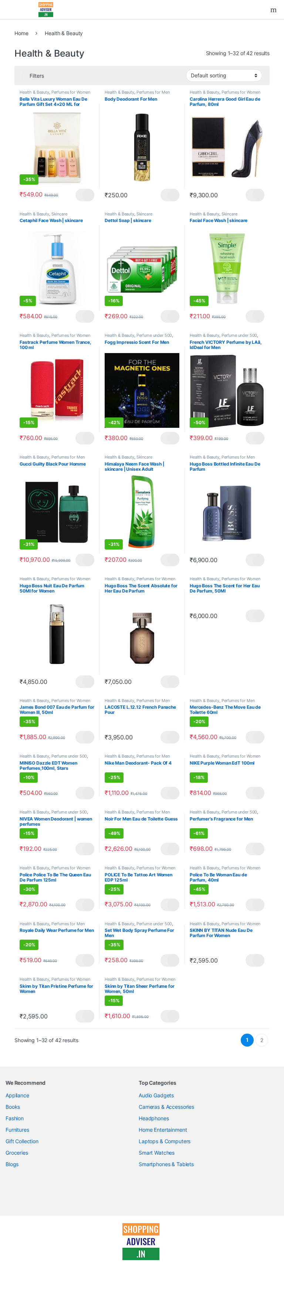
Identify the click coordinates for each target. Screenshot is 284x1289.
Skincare (59, 213)
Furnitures (17, 1130)
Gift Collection (22, 1141)
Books (13, 1107)
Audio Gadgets (156, 1095)
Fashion (15, 1118)
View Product (84, 195)
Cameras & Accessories (166, 1107)
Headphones (154, 1118)
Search (274, 10)
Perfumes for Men (153, 92)
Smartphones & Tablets (166, 1164)
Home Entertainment (163, 1130)
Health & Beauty (34, 92)
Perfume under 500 (154, 335)
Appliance (17, 1095)
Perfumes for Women (70, 92)
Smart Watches (157, 1152)
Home (21, 33)
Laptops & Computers (164, 1141)
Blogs (12, 1164)
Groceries (17, 1152)
